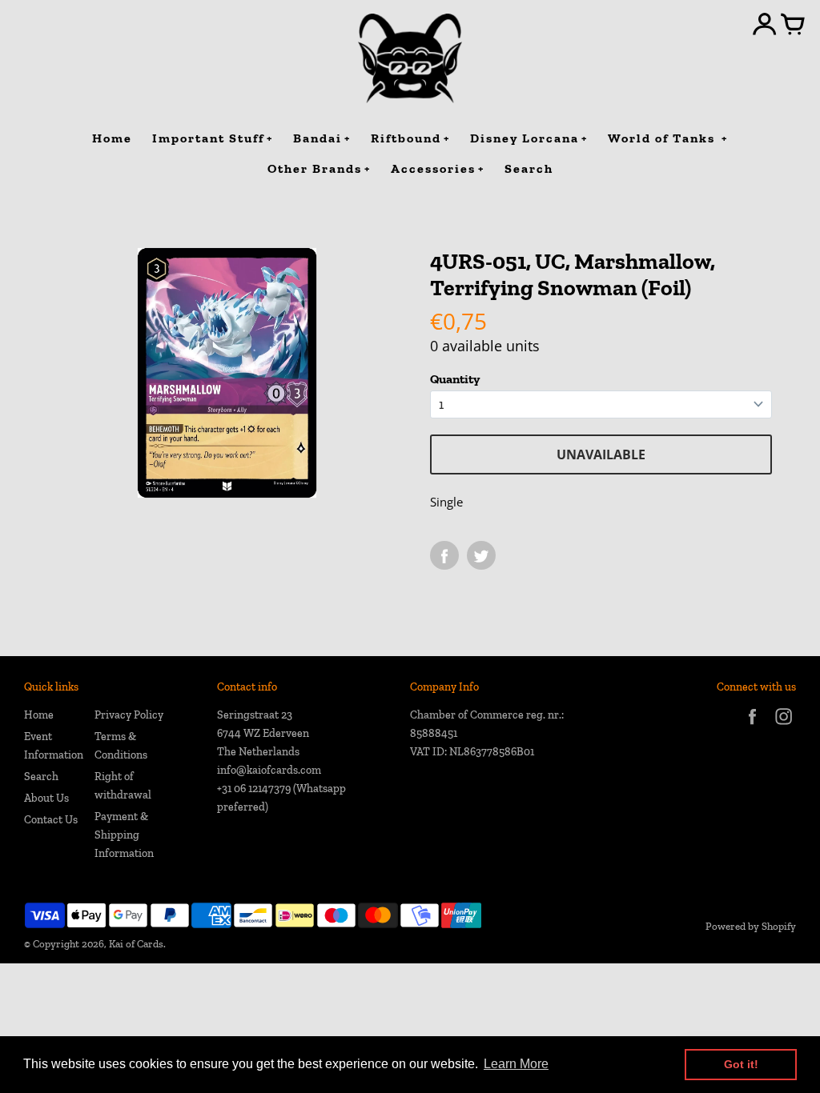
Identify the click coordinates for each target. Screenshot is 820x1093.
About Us (46, 798)
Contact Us (51, 820)
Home (39, 715)
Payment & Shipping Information (124, 835)
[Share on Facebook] (444, 555)
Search (41, 776)
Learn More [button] (516, 1064)
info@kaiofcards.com (269, 770)
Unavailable (601, 454)
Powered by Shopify (750, 926)
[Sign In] (765, 26)
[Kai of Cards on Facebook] (752, 727)
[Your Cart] (793, 26)
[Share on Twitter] (481, 555)
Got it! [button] (741, 1064)
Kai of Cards (136, 944)
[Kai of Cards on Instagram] (783, 727)
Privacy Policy (128, 715)
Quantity (455, 378)
